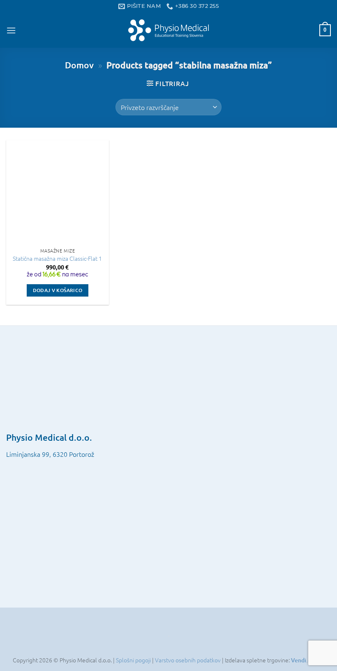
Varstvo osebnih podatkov (188, 660)
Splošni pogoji (134, 660)
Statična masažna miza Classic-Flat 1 (57, 258)
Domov (79, 64)
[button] (11, 30)
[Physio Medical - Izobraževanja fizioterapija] (168, 30)
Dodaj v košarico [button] (58, 290)
